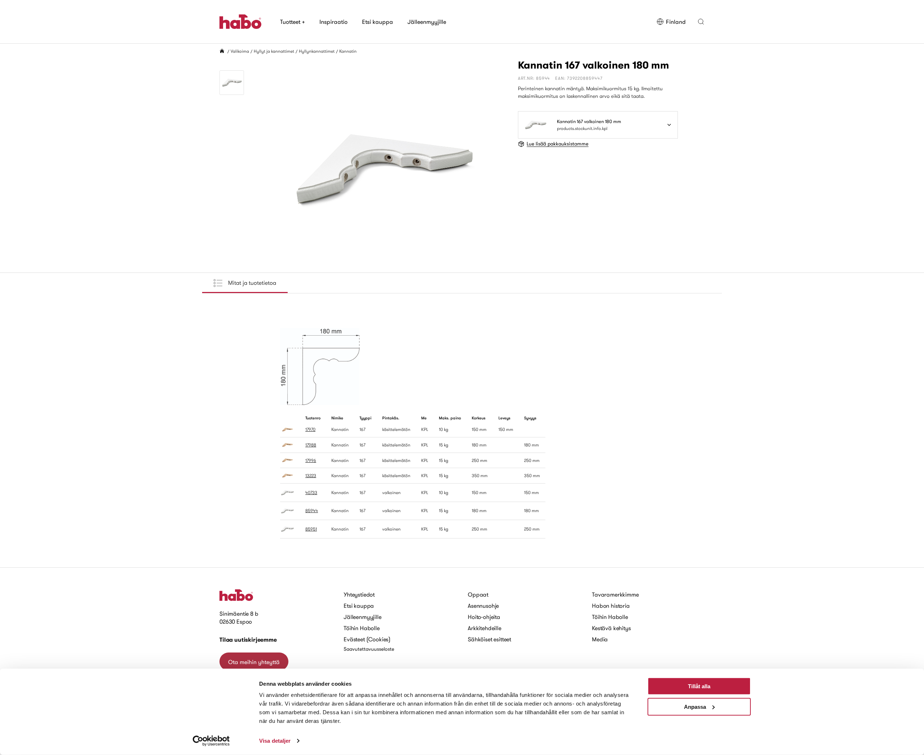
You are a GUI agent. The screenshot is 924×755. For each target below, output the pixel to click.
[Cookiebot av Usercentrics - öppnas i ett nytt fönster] (211, 741)
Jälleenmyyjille (426, 21)
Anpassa (695, 706)
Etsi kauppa (377, 21)
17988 (310, 445)
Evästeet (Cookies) (367, 639)
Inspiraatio (333, 21)
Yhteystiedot (359, 594)
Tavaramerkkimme (615, 594)
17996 (310, 460)
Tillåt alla (699, 686)
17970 (310, 429)
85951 (311, 529)
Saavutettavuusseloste (369, 649)
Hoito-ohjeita (484, 616)
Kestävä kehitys (611, 628)
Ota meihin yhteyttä (254, 661)
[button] (701, 21)
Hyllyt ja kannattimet (274, 51)
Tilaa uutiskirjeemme (248, 639)
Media (600, 639)
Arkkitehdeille (484, 628)
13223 (310, 475)
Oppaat (478, 594)
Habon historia (611, 605)
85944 (311, 510)
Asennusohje (483, 605)
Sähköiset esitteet (489, 639)
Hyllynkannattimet (317, 51)
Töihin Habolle (362, 628)
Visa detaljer (275, 741)
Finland (676, 21)
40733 (311, 492)
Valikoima (240, 51)
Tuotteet (292, 21)
